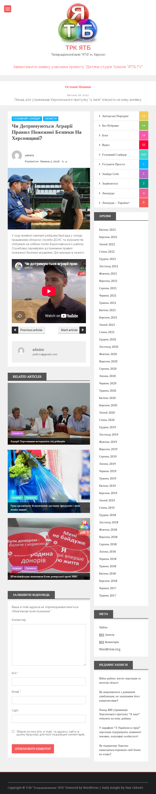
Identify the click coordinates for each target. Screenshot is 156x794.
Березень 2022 (108, 237)
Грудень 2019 (107, 427)
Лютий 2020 (107, 412)
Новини (16, 497)
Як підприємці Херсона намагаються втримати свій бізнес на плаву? (120, 750)
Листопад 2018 (108, 522)
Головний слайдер (26, 118)
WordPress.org (109, 649)
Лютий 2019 (107, 500)
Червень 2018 (107, 558)
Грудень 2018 (107, 515)
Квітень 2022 (107, 229)
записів (106, 634)
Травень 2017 (107, 595)
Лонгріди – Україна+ (116, 203)
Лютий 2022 (107, 244)
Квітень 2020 (107, 398)
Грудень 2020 (107, 339)
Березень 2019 (108, 493)
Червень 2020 (107, 383)
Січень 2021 (107, 332)
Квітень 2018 (107, 573)
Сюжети (51, 118)
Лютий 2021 (107, 324)
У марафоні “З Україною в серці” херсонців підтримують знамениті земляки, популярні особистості (120, 732)
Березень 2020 (108, 405)
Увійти (103, 627)
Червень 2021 (107, 295)
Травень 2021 (107, 302)
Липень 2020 (107, 376)
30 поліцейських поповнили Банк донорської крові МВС (44, 576)
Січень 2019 (107, 507)
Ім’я (15, 673)
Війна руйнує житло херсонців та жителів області (120, 680)
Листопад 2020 (108, 346)
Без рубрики (110, 125)
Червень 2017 (107, 588)
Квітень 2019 (107, 485)
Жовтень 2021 (108, 273)
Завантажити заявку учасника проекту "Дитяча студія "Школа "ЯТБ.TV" (78, 66)
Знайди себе (110, 174)
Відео (106, 145)
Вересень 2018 (108, 537)
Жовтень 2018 (108, 529)
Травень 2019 (107, 478)
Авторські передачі (115, 116)
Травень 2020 (107, 390)
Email (16, 691)
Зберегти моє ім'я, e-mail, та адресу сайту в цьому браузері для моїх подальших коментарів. (50, 733)
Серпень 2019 (108, 456)
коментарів (109, 642)
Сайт (15, 710)
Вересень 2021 (108, 280)
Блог (105, 135)
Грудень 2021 (107, 259)
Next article (69, 330)
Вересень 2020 (108, 361)
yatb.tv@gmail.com (44, 354)
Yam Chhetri (134, 787)
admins (29, 155)
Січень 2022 (107, 251)
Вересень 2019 (108, 449)
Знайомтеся (110, 183)
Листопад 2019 (108, 434)
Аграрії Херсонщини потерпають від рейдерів (37, 441)
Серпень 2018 (108, 544)
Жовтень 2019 (108, 441)
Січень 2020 (107, 419)
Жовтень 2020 (108, 354)
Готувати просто (113, 164)
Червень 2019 (107, 471)
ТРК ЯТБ (78, 47)
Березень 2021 (108, 317)
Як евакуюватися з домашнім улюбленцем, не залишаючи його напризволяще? (119, 696)
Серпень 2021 (108, 288)
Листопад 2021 (108, 266)
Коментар (19, 619)
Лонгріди (108, 193)
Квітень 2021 (107, 310)
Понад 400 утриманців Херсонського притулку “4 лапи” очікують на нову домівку (119, 714)
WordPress (91, 787)
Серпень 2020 (108, 368)
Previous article (31, 330)
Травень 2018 (107, 566)
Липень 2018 (107, 551)
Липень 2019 (107, 463)
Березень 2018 (108, 580)
